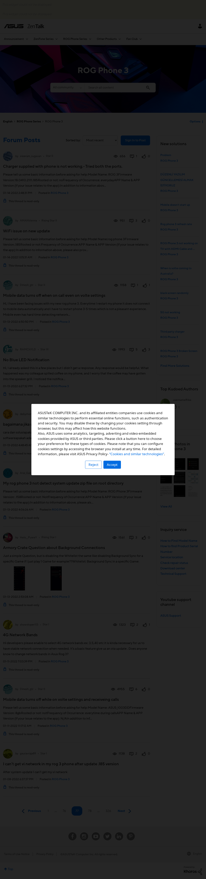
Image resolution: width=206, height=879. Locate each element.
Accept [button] (112, 464)
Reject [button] (93, 464)
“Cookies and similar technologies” (136, 454)
